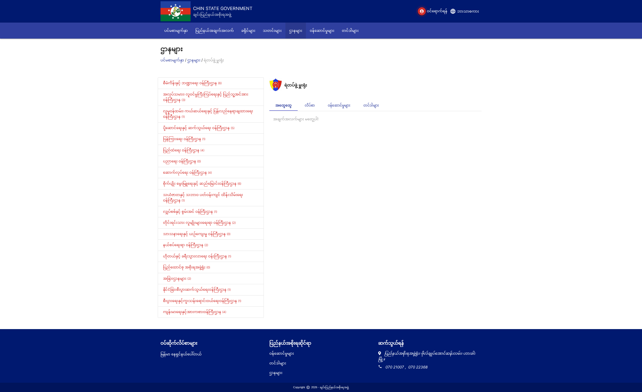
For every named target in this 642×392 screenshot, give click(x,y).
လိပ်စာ (310, 105)
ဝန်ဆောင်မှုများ (339, 105)
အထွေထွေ (283, 105)
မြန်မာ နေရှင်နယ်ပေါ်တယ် (181, 354)
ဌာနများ (194, 60)
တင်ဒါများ (371, 105)
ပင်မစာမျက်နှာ (172, 60)
